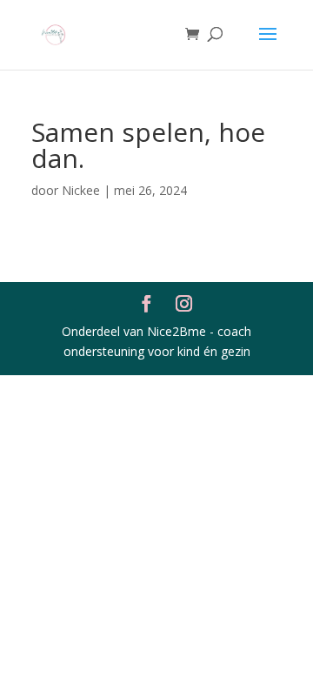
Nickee (81, 190)
